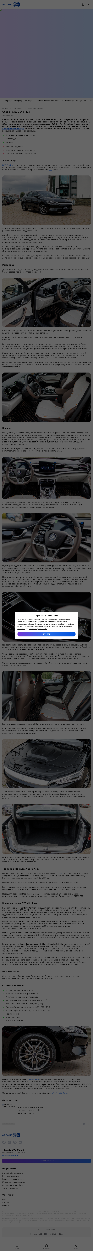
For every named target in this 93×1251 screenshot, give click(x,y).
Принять (46, 634)
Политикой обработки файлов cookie (49, 626)
